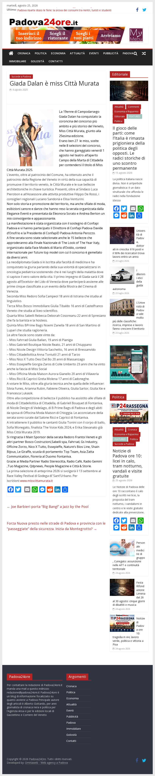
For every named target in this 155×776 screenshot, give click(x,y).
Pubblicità (110, 53)
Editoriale (120, 116)
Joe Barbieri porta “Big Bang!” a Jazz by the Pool (47, 506)
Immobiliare (17, 61)
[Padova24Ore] (11, 53)
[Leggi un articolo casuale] (144, 53)
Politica (40, 53)
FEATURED (134, 116)
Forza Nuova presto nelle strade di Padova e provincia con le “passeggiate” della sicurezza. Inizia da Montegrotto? (56, 526)
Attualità (77, 53)
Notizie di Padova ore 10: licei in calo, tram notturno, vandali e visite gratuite (128, 463)
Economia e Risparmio (127, 111)
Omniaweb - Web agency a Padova (46, 762)
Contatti (56, 61)
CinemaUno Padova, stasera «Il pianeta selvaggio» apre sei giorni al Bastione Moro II (69, 9)
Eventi (94, 53)
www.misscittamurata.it (36, 481)
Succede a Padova (21, 76)
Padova (128, 53)
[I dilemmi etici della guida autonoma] (122, 268)
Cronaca (24, 53)
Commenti (133, 106)
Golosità (37, 61)
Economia (58, 53)
